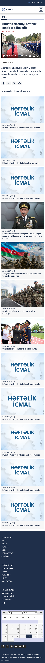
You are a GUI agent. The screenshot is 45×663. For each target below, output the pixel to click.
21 (36, 633)
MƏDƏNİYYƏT (7, 553)
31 (12, 640)
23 (6, 636)
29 (42, 636)
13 (30, 629)
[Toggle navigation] (40, 9)
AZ (29, 2)
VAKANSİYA (6, 600)
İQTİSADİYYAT (7, 565)
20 (30, 633)
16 (6, 633)
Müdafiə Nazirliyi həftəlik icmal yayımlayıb (20, 163)
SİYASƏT (5, 547)
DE (38, 2)
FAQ (3, 603)
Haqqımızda (6, 593)
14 (36, 629)
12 (25, 629)
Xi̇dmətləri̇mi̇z (8, 596)
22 (42, 633)
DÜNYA (4, 578)
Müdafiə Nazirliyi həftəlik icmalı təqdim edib (21, 128)
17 (12, 633)
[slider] (7, 56)
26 (25, 636)
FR (41, 2)
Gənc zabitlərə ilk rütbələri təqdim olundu (19, 349)
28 (36, 636)
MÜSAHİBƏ (6, 575)
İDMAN (4, 572)
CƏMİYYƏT (5, 556)
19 (25, 633)
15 (42, 629)
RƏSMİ (4, 544)
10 (12, 629)
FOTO (3, 540)
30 (6, 640)
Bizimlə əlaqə (8, 590)
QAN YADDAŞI (7, 581)
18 (18, 633)
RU (32, 2)
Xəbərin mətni (7, 62)
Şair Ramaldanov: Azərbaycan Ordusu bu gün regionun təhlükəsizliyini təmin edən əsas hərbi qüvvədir (22, 236)
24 (12, 636)
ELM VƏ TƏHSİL (8, 568)
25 (18, 636)
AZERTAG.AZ (6, 537)
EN (35, 2)
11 (18, 629)
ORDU (4, 17)
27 (30, 636)
